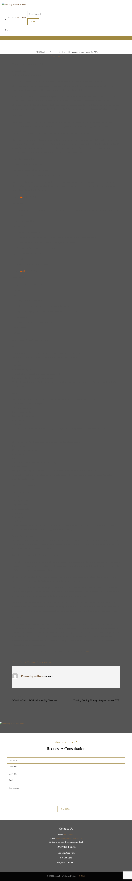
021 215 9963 (21, 17)
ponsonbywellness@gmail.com (69, 838)
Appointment (7, 38)
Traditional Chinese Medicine (39, 662)
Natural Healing (54, 52)
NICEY (82, 876)
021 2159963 (69, 835)
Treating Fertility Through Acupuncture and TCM (96, 700)
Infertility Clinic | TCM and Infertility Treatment (34, 700)
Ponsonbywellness (58, 56)
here (87, 651)
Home (36, 52)
